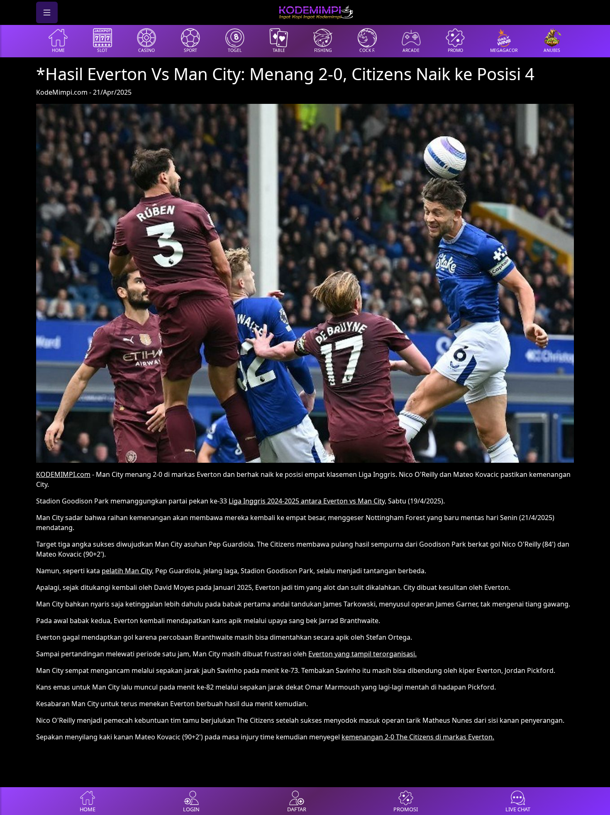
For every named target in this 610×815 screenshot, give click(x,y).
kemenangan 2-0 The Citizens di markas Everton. (418, 736)
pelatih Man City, (128, 570)
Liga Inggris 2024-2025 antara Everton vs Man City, (307, 501)
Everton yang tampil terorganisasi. (362, 653)
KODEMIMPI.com (63, 474)
